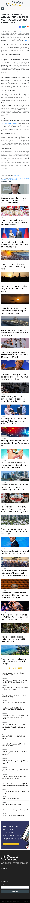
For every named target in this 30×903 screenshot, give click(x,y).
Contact (3, 878)
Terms (2, 872)
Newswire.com (20, 31)
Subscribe (15, 891)
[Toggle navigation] (2, 8)
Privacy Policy (4, 874)
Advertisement (4, 876)
